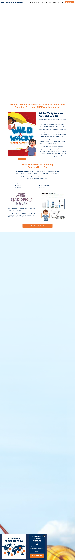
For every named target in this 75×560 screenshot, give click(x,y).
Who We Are (44, 2)
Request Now (37, 225)
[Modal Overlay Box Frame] (23, 547)
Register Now (22, 159)
